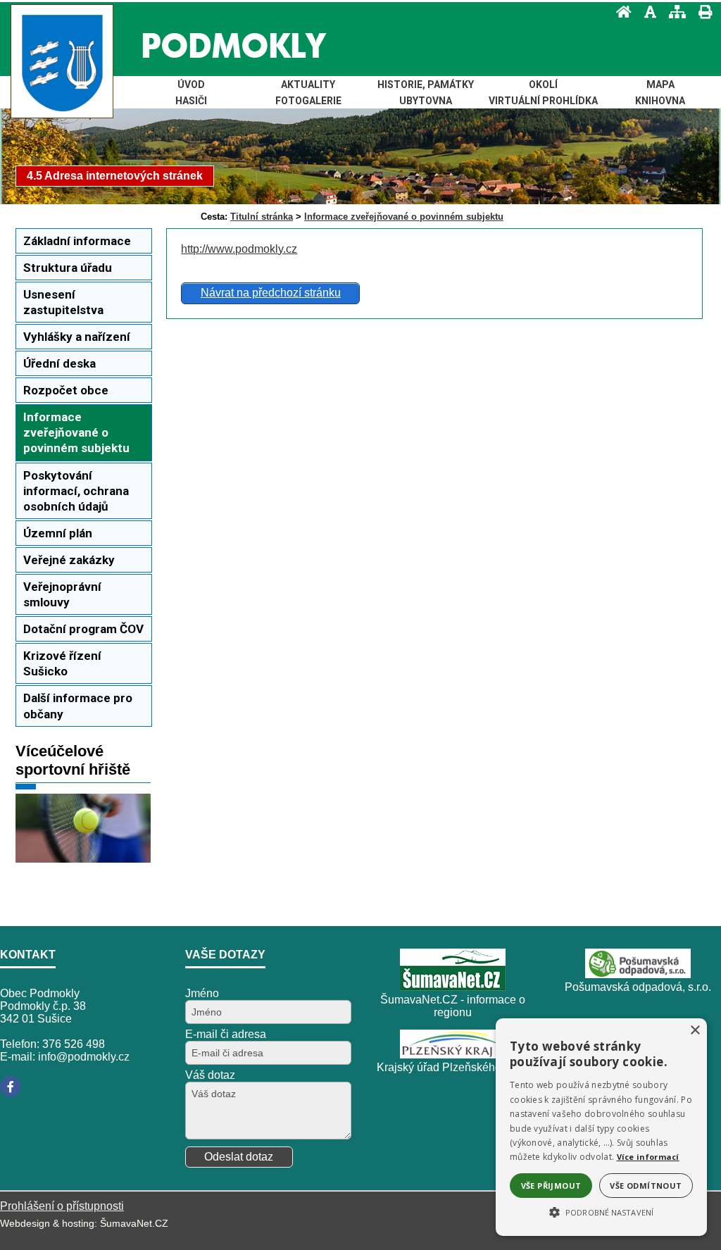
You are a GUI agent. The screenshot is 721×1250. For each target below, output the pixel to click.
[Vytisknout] (701, 11)
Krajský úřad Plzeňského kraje (453, 1067)
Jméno (202, 993)
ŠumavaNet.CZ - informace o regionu (452, 1006)
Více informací (648, 1156)
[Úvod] (620, 11)
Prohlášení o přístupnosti (62, 1206)
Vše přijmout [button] (551, 1185)
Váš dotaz (210, 1075)
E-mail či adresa (225, 1034)
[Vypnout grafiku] (646, 11)
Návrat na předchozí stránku (271, 293)
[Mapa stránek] (673, 11)
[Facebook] (10, 1086)
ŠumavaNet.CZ (134, 1223)
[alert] (601, 1127)
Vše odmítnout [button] (646, 1185)
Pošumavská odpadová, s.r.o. (638, 987)
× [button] (694, 1030)
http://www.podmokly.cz (239, 249)
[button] (601, 1211)
